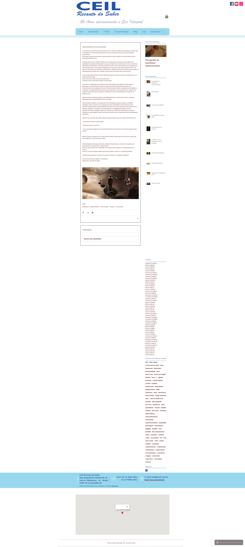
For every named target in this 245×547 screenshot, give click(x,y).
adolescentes (149, 386)
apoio (163, 404)
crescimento (158, 459)
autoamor (163, 410)
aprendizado (149, 407)
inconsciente (119, 206)
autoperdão (162, 423)
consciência (161, 453)
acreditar (154, 383)
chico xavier (149, 441)
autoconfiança (150, 413)
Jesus (158, 371)
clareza (161, 441)
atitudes (163, 407)
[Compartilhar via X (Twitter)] (88, 212)
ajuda (158, 389)
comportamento (150, 447)
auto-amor (155, 410)
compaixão (155, 444)
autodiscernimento (151, 423)
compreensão (161, 447)
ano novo (148, 404)
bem (160, 429)
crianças (148, 462)
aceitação (148, 380)
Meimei (147, 377)
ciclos (156, 441)
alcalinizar (148, 392)
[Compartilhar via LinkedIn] (93, 212)
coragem (148, 456)
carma (147, 438)
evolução (111, 206)
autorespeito (149, 426)
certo (164, 438)
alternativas (162, 392)
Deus (161, 365)
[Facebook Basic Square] (146, 470)
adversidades (159, 386)
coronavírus (156, 456)
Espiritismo (85, 206)
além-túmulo (149, 395)
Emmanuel (149, 368)
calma (147, 435)
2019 (146, 362)
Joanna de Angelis (160, 374)
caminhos (154, 435)
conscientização (150, 453)
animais (148, 401)
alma (155, 392)
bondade (148, 432)
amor (147, 398)
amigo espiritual (160, 395)
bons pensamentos (158, 432)
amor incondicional (156, 398)
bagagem (148, 429)
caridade (161, 435)
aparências (156, 404)
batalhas (155, 429)
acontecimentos (158, 380)
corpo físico (149, 459)
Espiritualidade (94, 206)
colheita (148, 444)
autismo (148, 410)
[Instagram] (241, 4)
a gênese (160, 377)
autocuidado (149, 419)
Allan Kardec (153, 362)
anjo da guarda (157, 401)
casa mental (155, 438)
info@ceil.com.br (160, 477)
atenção (157, 407)
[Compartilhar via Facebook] (83, 212)
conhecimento (160, 450)
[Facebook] (232, 4)
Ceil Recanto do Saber (152, 365)
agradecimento (150, 389)
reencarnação (104, 206)
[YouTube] (236, 4)
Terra (153, 377)
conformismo (149, 450)
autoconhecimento (151, 417)
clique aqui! (115, 486)
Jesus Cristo (149, 374)
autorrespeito (159, 426)
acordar (147, 383)
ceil (161, 438)
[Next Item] (163, 51)
